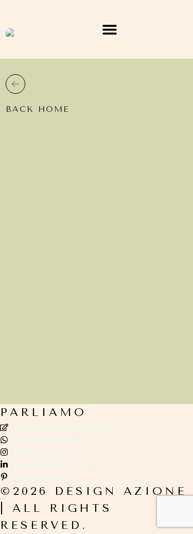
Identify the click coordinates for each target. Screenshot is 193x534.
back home (37, 109)
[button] (109, 29)
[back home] (15, 84)
